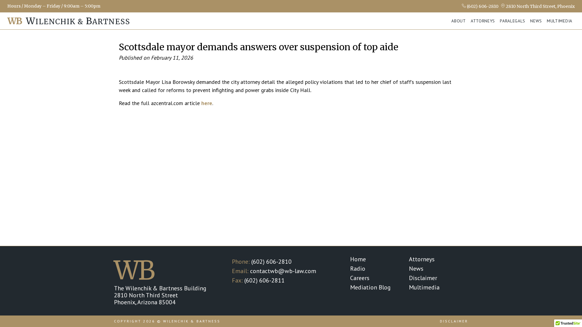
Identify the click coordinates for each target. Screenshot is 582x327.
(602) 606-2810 (482, 6)
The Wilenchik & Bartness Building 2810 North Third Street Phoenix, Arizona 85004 (160, 295)
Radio (357, 268)
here (206, 103)
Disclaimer (423, 278)
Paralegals (512, 21)
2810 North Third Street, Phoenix (540, 6)
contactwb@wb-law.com (283, 271)
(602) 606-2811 (264, 280)
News (536, 21)
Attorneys (483, 21)
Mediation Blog (370, 287)
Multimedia (559, 21)
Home (358, 259)
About (458, 21)
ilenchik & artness (68, 21)
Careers (360, 278)
